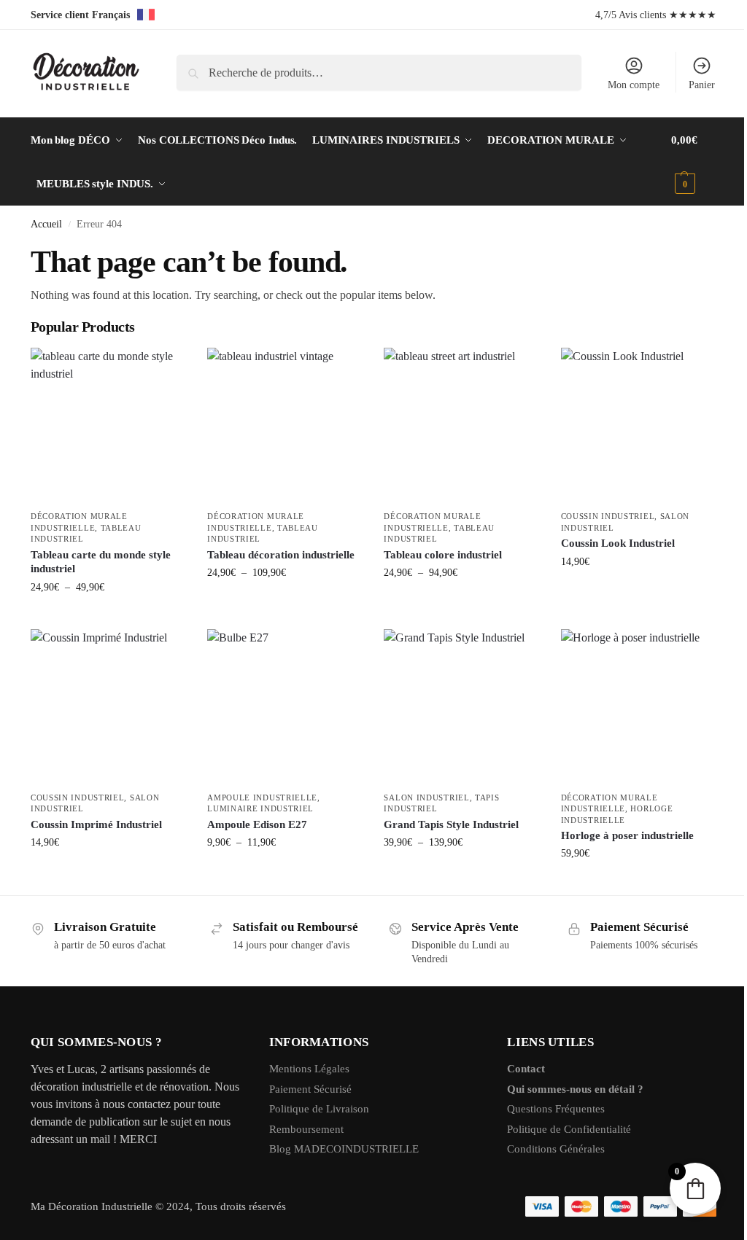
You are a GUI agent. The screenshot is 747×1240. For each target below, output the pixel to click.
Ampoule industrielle (262, 797)
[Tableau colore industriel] (461, 425)
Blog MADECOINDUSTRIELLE (344, 1149)
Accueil (46, 224)
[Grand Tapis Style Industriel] (461, 706)
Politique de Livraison (319, 1109)
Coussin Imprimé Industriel (96, 824)
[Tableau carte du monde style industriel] (108, 425)
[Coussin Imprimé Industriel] (108, 706)
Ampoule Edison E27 (257, 824)
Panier (702, 84)
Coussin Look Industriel (618, 543)
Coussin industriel (608, 516)
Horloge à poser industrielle (627, 835)
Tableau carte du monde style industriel (101, 562)
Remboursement (306, 1129)
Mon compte (633, 84)
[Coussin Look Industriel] (638, 425)
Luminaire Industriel (260, 808)
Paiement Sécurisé (310, 1089)
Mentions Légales (309, 1069)
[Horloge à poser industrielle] (638, 706)
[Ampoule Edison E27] (284, 706)
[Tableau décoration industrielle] (284, 425)
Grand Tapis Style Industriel (451, 824)
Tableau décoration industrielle (281, 555)
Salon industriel (426, 797)
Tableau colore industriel (443, 555)
